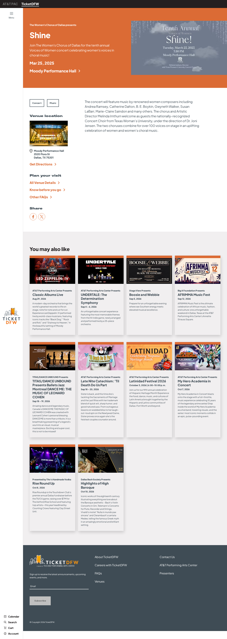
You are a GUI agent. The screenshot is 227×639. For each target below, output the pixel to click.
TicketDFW (30, 4)
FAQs (98, 573)
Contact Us (167, 557)
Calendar (13, 616)
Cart (10, 627)
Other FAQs (39, 197)
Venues (99, 581)
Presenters (167, 573)
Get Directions (41, 164)
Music (53, 103)
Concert (36, 103)
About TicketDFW (106, 557)
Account (13, 633)
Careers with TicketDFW (111, 565)
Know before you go (45, 190)
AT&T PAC (10, 4)
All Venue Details (43, 183)
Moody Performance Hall (53, 70)
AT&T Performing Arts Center (178, 565)
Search (12, 622)
